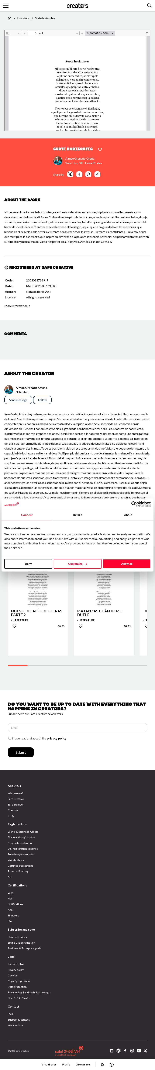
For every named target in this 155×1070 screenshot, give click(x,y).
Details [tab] (77, 515)
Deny (28, 563)
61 (63, 625)
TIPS (11, 815)
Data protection (17, 986)
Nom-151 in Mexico (19, 998)
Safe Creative (16, 798)
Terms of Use (16, 964)
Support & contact (19, 1019)
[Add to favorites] (100, 150)
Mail (10, 898)
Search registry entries (21, 854)
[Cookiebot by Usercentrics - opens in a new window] (134, 504)
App (10, 909)
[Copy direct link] (97, 174)
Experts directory (18, 871)
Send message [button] (18, 400)
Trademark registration (21, 837)
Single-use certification (21, 942)
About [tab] (128, 515)
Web (10, 892)
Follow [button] (42, 400)
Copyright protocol (19, 981)
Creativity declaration (20, 843)
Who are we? (15, 793)
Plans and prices (17, 937)
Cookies (12, 975)
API (10, 877)
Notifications (15, 904)
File (10, 921)
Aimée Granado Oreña (79, 158)
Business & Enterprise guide (24, 948)
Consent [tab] (27, 515)
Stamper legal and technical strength (29, 992)
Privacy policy (16, 969)
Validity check (16, 860)
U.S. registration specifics (23, 848)
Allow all (127, 563)
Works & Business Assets (23, 831)
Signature (13, 915)
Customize (75, 563)
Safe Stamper (16, 804)
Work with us (15, 1025)
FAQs (11, 1013)
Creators (13, 810)
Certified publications (20, 865)
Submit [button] (21, 752)
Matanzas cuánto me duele (99, 612)
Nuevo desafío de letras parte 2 (36, 612)
